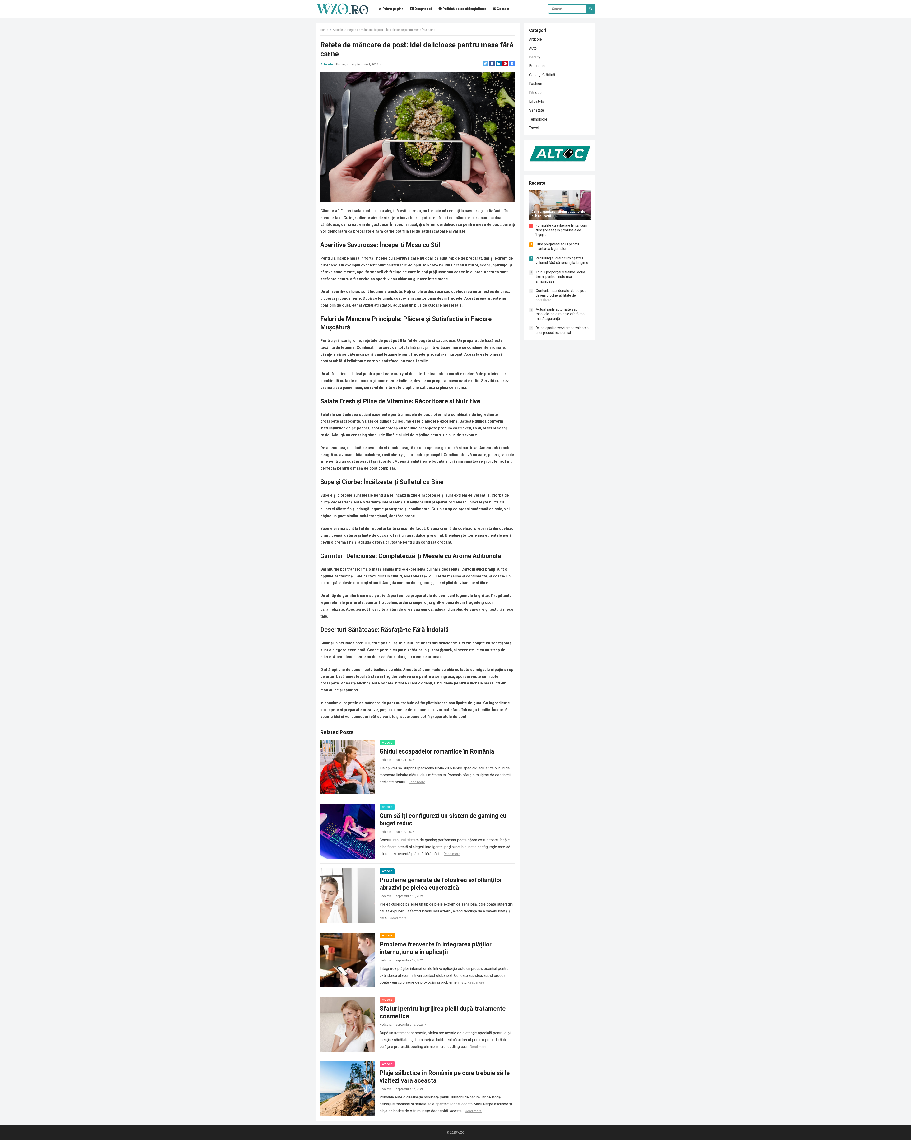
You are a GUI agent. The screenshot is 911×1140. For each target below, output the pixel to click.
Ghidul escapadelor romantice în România (437, 751)
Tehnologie (538, 119)
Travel (534, 128)
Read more (417, 782)
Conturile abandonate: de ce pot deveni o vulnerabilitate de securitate (561, 295)
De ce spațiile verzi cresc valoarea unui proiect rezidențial (562, 330)
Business (537, 66)
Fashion (535, 83)
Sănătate (536, 110)
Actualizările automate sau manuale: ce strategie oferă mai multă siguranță (560, 314)
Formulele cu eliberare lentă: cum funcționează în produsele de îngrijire (561, 230)
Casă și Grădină (542, 75)
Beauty (534, 57)
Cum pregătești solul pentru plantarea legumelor (557, 246)
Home (324, 30)
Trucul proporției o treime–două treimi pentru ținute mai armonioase (560, 277)
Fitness (535, 92)
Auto (533, 48)
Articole (338, 30)
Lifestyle (536, 101)
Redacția (342, 64)
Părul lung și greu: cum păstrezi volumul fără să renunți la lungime (562, 260)
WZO (460, 1132)
